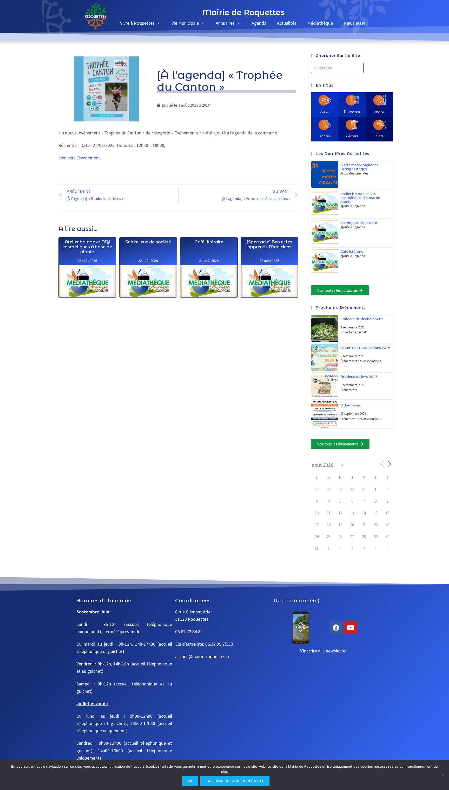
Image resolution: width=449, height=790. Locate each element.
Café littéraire (208, 241)
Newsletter (354, 23)
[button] (340, 290)
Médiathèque (320, 23)
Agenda (259, 23)
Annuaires (225, 23)
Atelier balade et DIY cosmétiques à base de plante (87, 246)
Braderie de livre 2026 (359, 377)
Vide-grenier (350, 405)
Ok (189, 781)
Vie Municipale (185, 23)
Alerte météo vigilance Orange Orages (359, 167)
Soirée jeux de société (148, 241)
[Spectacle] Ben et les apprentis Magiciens (269, 244)
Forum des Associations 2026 (365, 348)
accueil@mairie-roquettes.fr (202, 656)
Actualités (286, 23)
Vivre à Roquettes (137, 23)
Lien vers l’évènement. (79, 158)
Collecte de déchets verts (362, 319)
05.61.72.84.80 (189, 631)
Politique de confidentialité (235, 781)
